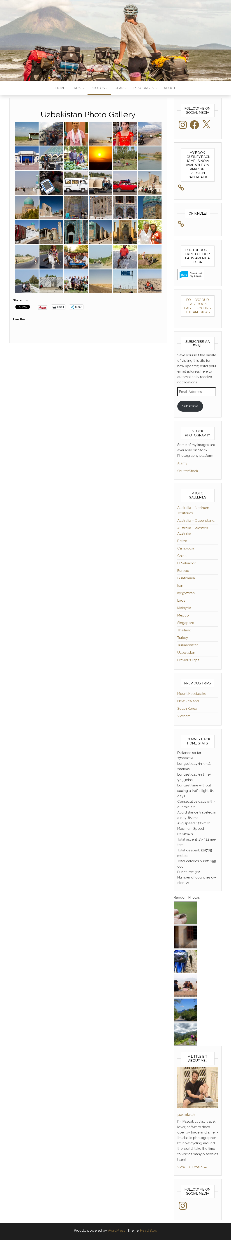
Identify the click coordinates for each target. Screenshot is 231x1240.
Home (60, 88)
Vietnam (183, 716)
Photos (98, 88)
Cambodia (185, 548)
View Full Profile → (192, 1167)
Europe (183, 571)
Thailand (184, 630)
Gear (120, 88)
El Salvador (186, 563)
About (170, 88)
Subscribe (190, 406)
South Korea (187, 709)
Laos (181, 600)
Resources (144, 88)
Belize (182, 541)
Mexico (183, 615)
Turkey (182, 638)
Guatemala (186, 578)
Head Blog (148, 1230)
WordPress (116, 1230)
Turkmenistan (188, 645)
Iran (180, 586)
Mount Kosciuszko (191, 694)
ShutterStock (187, 471)
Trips (77, 88)
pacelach (186, 1114)
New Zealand (188, 701)
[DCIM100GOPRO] (51, 134)
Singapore (185, 623)
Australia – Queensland (196, 521)
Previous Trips (188, 660)
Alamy (182, 463)
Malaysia (184, 608)
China (182, 556)
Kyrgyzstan (186, 593)
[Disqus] (88, 406)
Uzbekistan (186, 653)
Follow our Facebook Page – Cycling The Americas (197, 306)
